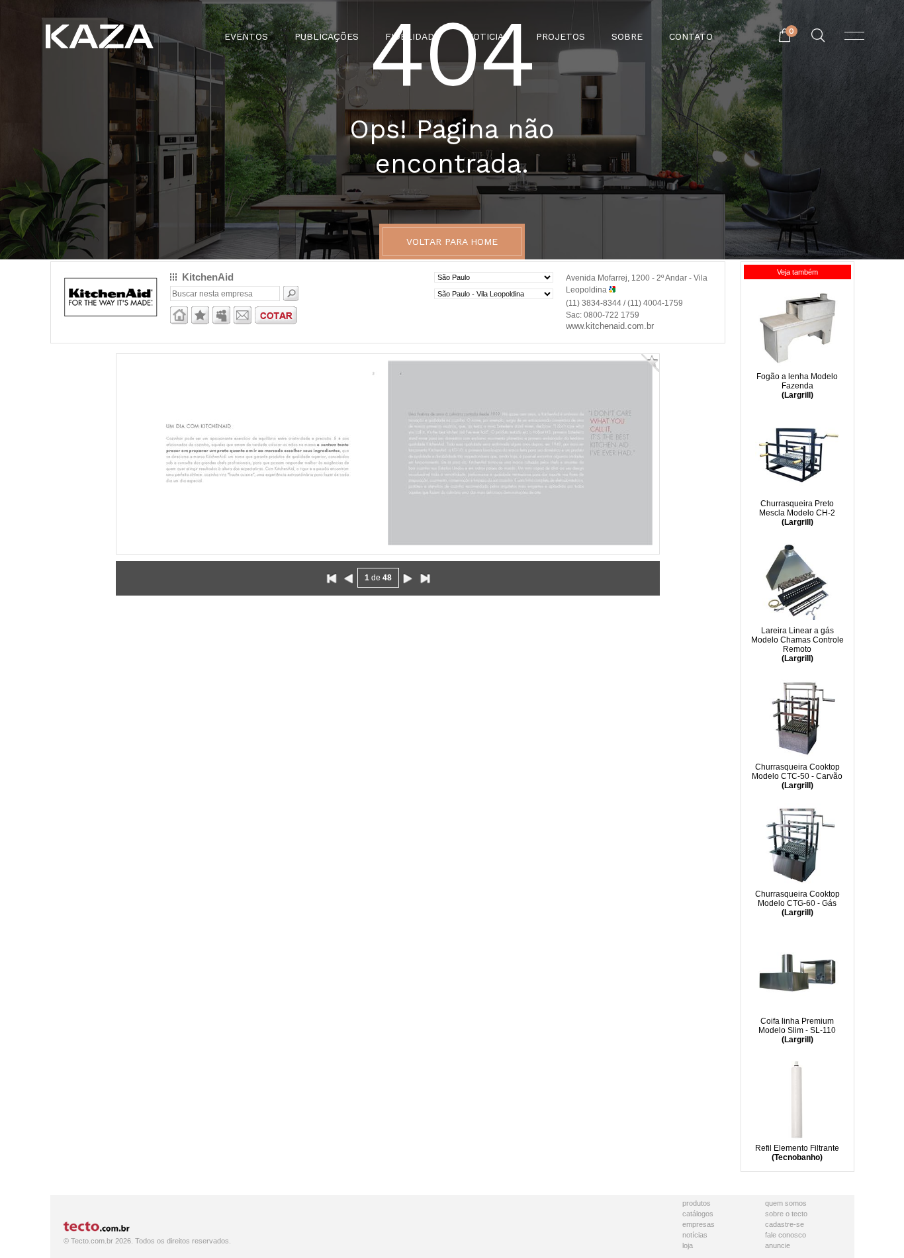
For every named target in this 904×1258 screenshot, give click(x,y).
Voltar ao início (331, 578)
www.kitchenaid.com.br (610, 326)
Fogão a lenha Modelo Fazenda (797, 381)
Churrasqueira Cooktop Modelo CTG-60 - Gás (797, 898)
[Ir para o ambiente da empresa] (179, 321)
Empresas (698, 1224)
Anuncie (777, 1245)
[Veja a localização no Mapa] (612, 289)
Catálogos (697, 1214)
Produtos (696, 1203)
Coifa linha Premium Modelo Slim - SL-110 (797, 1025)
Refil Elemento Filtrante (797, 1148)
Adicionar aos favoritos (200, 315)
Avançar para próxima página (407, 578)
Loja (687, 1245)
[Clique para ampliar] (388, 453)
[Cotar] (276, 321)
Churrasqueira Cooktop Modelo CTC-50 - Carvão (797, 771)
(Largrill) (797, 395)
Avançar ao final (424, 578)
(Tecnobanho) (797, 1157)
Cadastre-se (784, 1224)
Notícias (694, 1235)
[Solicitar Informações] (242, 321)
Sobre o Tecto (786, 1214)
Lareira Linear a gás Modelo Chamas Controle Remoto (797, 640)
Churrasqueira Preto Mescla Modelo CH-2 (797, 508)
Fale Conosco (785, 1235)
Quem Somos (786, 1203)
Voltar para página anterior (348, 578)
